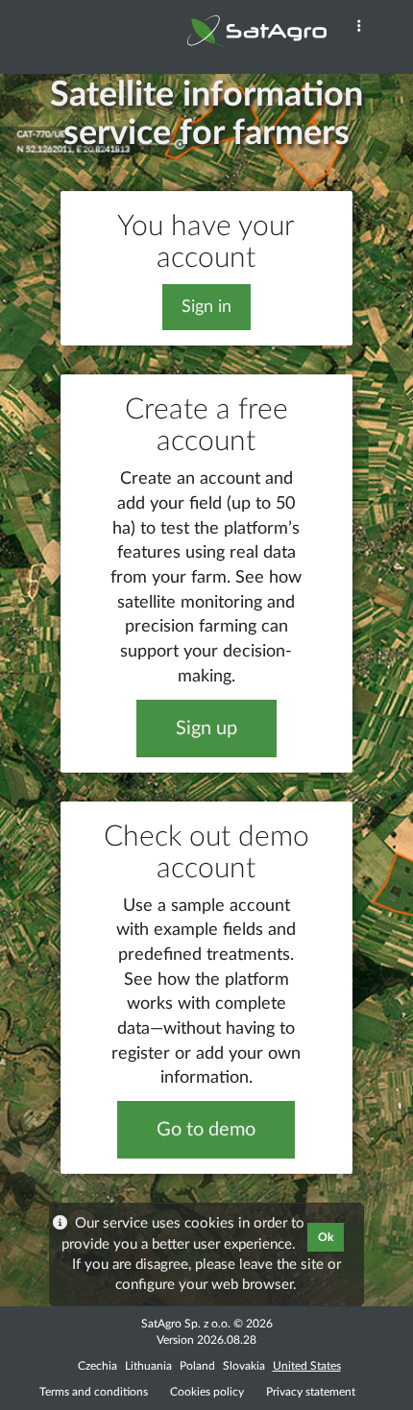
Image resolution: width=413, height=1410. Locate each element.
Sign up (206, 728)
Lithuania (148, 1366)
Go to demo (206, 1129)
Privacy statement (310, 1392)
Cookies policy (208, 1392)
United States (307, 1366)
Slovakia (244, 1366)
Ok (325, 1237)
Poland (197, 1366)
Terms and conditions (93, 1392)
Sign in (206, 307)
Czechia (97, 1366)
